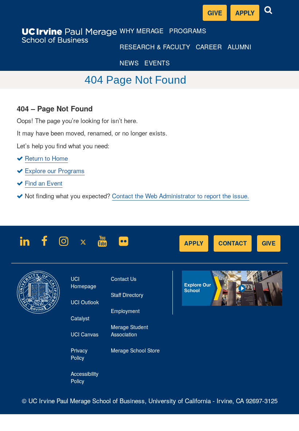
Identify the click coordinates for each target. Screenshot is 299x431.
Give (214, 12)
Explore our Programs (55, 170)
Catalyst (85, 320)
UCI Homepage (85, 284)
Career (210, 48)
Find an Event (43, 182)
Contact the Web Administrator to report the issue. (180, 195)
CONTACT (232, 243)
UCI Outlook (85, 304)
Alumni (240, 48)
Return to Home (46, 158)
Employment (125, 310)
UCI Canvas (85, 336)
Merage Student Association (129, 330)
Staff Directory (127, 294)
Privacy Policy (85, 356)
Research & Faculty (154, 48)
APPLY (193, 243)
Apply (247, 14)
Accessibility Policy (84, 377)
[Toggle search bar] (268, 10)
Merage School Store (139, 352)
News (129, 62)
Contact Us (123, 278)
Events (157, 62)
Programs (188, 32)
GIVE (269, 243)
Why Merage (141, 32)
